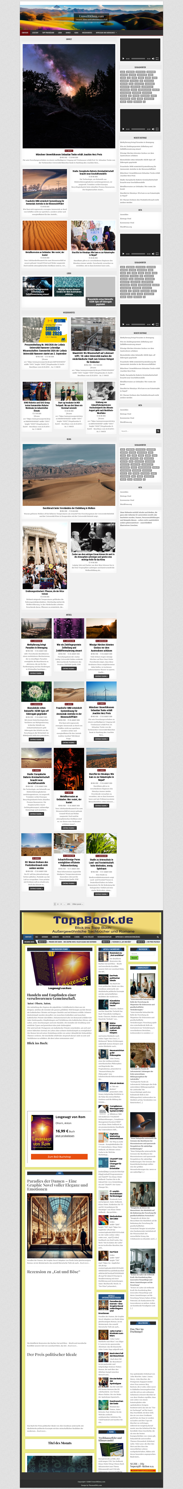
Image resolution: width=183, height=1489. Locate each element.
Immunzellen (149, 81)
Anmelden (124, 214)
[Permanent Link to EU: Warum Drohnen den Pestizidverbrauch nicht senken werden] (36, 844)
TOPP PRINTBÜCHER (48, 32)
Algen (122, 72)
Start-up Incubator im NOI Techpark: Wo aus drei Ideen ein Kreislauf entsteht (69, 405)
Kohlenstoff (125, 87)
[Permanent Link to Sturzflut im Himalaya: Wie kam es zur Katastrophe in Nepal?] (93, 235)
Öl (144, 102)
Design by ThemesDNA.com (91, 1485)
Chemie (123, 78)
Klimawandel (150, 84)
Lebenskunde (37, 641)
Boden (151, 75)
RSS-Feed (64, 157)
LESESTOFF (35, 32)
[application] (140, 49)
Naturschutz (147, 93)
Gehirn (148, 78)
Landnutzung (135, 87)
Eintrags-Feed (125, 219)
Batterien (132, 75)
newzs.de (123, 96)
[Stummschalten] (153, 58)
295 (68, 904)
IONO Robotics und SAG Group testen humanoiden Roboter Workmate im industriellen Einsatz (37, 406)
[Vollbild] (157, 58)
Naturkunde (137, 93)
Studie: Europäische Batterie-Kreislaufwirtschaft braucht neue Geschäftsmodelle (93, 172)
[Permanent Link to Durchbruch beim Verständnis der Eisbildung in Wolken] (69, 475)
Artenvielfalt (140, 72)
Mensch (133, 90)
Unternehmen (125, 99)
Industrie (124, 84)
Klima (76, 32)
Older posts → (77, 904)
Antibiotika (130, 72)
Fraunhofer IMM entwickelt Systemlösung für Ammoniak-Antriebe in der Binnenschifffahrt (45, 202)
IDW (141, 81)
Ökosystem (137, 102)
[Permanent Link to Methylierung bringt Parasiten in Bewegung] (36, 628)
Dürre (134, 78)
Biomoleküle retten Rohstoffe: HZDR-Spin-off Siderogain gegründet (69, 295)
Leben (60, 32)
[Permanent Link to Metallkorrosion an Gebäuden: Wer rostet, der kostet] (45, 235)
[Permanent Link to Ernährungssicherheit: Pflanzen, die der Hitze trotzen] (45, 556)
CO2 (128, 78)
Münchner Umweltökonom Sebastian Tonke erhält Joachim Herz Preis (69, 154)
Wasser (139, 99)
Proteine (136, 96)
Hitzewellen (134, 81)
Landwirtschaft (147, 87)
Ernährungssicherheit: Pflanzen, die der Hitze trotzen (45, 592)
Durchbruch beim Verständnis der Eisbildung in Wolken (69, 508)
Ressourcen (145, 96)
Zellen (130, 102)
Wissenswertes (87, 32)
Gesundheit (124, 81)
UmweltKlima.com (91, 16)
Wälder (123, 102)
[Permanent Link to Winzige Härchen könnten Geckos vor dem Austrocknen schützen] (101, 628)
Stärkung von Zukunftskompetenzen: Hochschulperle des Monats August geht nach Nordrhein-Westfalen (101, 407)
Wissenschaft (149, 99)
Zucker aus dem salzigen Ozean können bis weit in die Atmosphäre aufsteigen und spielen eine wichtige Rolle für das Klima (93, 557)
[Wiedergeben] (123, 58)
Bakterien (124, 75)
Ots (130, 96)
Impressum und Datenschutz (105, 32)
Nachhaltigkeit (125, 93)
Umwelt (68, 32)
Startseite (25, 32)
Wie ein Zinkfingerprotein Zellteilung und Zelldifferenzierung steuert (69, 647)
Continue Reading (37, 673)
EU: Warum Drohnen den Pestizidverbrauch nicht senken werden (36, 865)
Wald (133, 99)
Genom (154, 78)
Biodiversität (142, 75)
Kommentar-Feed (127, 223)
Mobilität (156, 90)
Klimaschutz (139, 84)
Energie (141, 78)
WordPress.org (126, 227)
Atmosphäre (151, 72)
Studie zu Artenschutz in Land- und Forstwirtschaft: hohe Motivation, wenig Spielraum (101, 864)
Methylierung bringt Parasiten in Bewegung (36, 646)
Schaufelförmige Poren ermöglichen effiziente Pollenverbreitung (100, 301)
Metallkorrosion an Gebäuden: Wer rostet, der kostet (45, 253)
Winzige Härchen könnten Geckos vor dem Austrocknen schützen (37, 292)
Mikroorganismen (145, 90)
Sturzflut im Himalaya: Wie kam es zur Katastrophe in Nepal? (93, 253)
